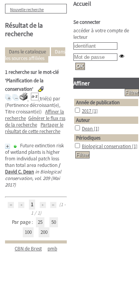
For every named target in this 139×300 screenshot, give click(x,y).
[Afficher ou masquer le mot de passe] (121, 55)
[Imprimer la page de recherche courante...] (24, 98)
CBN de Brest (28, 248)
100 (28, 232)
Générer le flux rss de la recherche (35, 121)
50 (53, 222)
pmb (52, 248)
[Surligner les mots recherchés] (41, 89)
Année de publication (98, 102)
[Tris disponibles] (35, 98)
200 (44, 232)
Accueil (82, 3)
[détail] (7, 146)
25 (40, 222)
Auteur (83, 120)
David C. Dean (19, 171)
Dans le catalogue (27, 51)
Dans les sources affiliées (35, 55)
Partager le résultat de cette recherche (34, 128)
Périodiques (88, 138)
